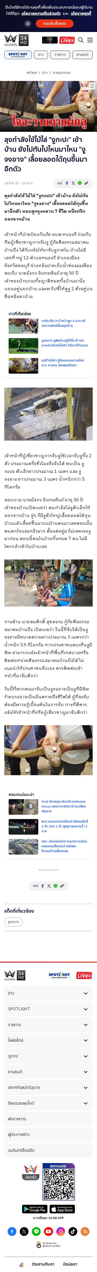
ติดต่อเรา (70, 1264)
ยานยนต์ (82, 54)
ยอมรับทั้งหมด (54, 23)
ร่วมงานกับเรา (43, 1264)
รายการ (59, 54)
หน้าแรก (32, 72)
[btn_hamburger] (90, 40)
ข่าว (41, 54)
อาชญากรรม (62, 72)
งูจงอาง (13, 921)
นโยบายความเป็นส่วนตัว (41, 13)
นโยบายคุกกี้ (81, 13)
